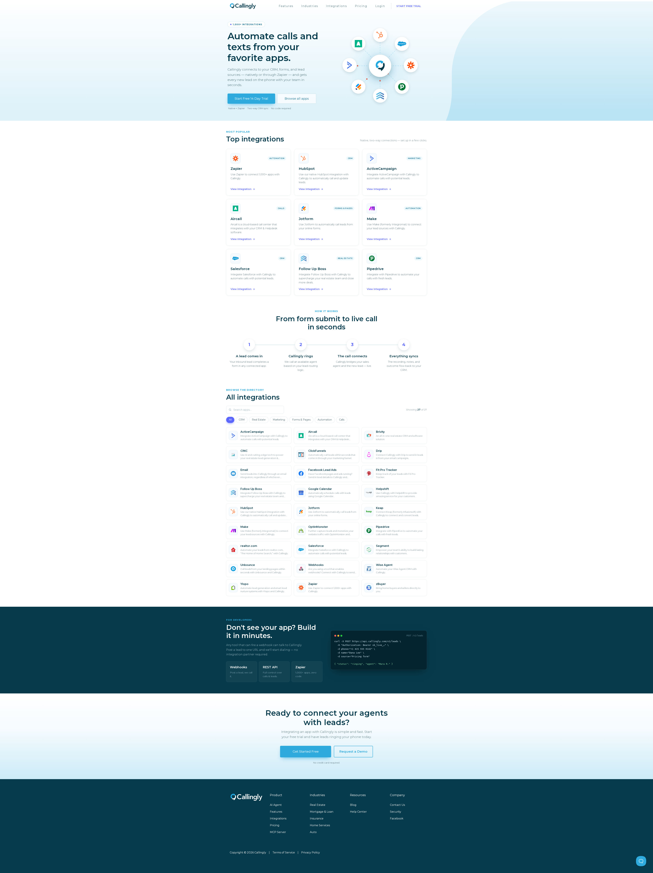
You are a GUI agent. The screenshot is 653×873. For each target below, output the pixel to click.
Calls (341, 419)
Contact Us (397, 805)
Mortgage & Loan (321, 811)
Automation (325, 419)
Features (286, 6)
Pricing (361, 6)
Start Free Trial (408, 6)
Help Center (358, 811)
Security (395, 811)
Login (380, 6)
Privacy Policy (310, 852)
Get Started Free (306, 751)
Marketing (279, 419)
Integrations (336, 6)
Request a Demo (353, 751)
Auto (313, 832)
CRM (242, 419)
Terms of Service (283, 852)
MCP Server (278, 832)
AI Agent (276, 805)
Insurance (316, 818)
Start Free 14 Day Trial (251, 98)
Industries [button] (309, 6)
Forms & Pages (301, 419)
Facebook (396, 818)
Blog (353, 805)
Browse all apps (297, 98)
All (230, 419)
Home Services (320, 825)
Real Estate (259, 419)
